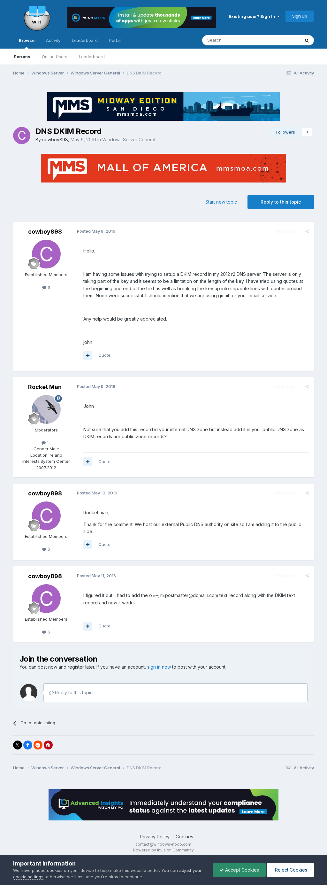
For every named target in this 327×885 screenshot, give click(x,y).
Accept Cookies (241, 870)
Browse (26, 40)
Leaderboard (92, 56)
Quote (104, 355)
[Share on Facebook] (27, 745)
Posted (96, 231)
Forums (22, 56)
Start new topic (221, 202)
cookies (55, 870)
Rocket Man (45, 387)
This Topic (281, 40)
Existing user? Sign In (253, 16)
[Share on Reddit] (38, 745)
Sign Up (299, 16)
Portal (115, 40)
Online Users (54, 56)
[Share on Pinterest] (48, 745)
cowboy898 (55, 139)
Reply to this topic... (74, 692)
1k (48, 442)
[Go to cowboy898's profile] (21, 135)
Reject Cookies (290, 870)
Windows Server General (128, 139)
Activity (53, 40)
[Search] (307, 40)
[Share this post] (307, 231)
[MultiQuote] (87, 355)
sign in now (159, 667)
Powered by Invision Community (163, 850)
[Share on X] (17, 745)
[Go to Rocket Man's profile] (46, 409)
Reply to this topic (281, 202)
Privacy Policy (155, 836)
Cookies (184, 836)
